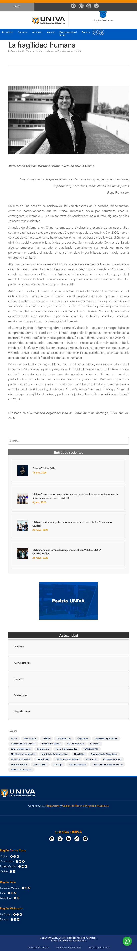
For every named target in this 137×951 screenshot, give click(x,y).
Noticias (19, 647)
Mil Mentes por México (23, 754)
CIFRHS (46, 738)
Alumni (50, 32)
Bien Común (30, 738)
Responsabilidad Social (68, 33)
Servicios (22, 32)
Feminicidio (43, 749)
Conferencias (64, 738)
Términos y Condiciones (68, 948)
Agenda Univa (22, 711)
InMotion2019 (91, 749)
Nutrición (79, 754)
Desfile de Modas (51, 744)
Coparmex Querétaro (106, 738)
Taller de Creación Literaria (108, 764)
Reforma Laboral (112, 759)
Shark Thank (40, 764)
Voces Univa (21, 695)
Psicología (91, 759)
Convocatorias (22, 663)
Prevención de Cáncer (68, 759)
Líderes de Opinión (56, 51)
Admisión (37, 32)
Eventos (86, 32)
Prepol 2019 (43, 759)
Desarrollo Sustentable (23, 744)
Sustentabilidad (77, 764)
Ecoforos (94, 744)
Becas (14, 738)
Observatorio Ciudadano (104, 754)
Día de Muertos (75, 744)
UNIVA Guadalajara (21, 769)
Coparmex (82, 738)
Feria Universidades (66, 749)
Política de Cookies (99, 948)
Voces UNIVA (74, 51)
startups (58, 764)
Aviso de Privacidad (38, 948)
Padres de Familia (20, 759)
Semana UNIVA (19, 764)
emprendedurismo (21, 749)
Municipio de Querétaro (55, 754)
